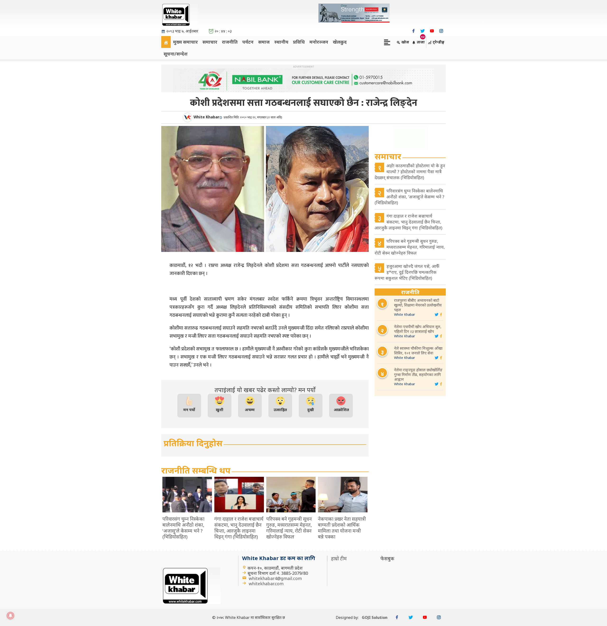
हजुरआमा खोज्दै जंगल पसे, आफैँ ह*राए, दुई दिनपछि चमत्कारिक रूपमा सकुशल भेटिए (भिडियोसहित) (407, 272)
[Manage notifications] (10, 615)
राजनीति (230, 42)
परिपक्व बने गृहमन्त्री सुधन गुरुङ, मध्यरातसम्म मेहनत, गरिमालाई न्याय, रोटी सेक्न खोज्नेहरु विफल (410, 247)
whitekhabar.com (266, 583)
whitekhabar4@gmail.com (275, 578)
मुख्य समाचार (185, 42)
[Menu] (387, 42)
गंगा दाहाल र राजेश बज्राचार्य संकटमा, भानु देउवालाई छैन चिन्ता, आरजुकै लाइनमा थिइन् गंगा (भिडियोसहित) (408, 222)
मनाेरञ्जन (318, 42)
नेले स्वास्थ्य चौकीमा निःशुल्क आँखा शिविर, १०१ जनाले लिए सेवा (418, 351)
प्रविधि (299, 42)
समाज (264, 42)
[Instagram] (441, 31)
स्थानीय (281, 42)
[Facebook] (413, 31)
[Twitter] (422, 31)
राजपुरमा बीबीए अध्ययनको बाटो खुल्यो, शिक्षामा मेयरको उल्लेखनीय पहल (418, 305)
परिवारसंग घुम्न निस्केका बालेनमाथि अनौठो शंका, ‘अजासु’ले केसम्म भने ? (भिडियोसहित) (409, 196)
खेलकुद (340, 42)
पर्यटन (247, 42)
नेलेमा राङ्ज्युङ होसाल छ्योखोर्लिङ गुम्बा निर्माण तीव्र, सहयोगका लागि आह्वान (418, 374)
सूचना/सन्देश (176, 54)
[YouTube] (432, 31)
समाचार (209, 42)
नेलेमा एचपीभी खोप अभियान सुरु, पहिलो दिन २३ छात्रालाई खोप (417, 329)
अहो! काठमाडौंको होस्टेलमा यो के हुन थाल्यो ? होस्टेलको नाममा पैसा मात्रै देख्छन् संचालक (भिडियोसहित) (410, 171)
